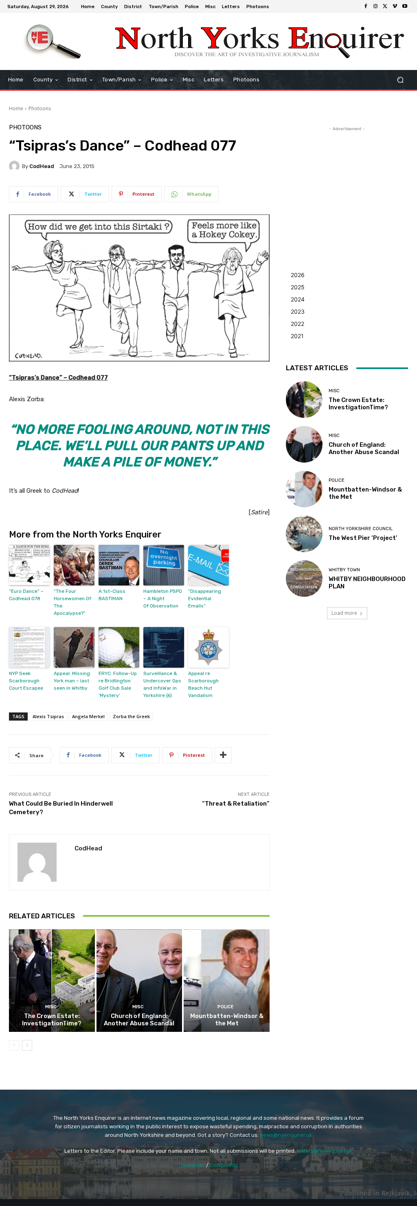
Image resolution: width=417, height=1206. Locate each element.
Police (225, 1007)
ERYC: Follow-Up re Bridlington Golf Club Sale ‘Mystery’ (118, 684)
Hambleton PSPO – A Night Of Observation (162, 598)
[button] (400, 80)
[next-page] (27, 1045)
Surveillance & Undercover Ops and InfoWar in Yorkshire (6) (162, 684)
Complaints (224, 1165)
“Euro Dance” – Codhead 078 (26, 594)
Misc (51, 1007)
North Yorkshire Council (361, 529)
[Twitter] (385, 6)
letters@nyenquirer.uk (325, 1151)
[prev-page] (14, 1045)
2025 (298, 287)
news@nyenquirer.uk (286, 1135)
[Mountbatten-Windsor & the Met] (227, 980)
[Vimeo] (395, 6)
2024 (298, 299)
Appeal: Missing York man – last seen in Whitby (72, 681)
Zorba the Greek (131, 716)
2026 (298, 274)
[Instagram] (375, 6)
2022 (297, 323)
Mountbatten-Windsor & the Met (226, 1019)
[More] (223, 755)
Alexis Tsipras (48, 716)
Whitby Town (344, 570)
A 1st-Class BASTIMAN (112, 594)
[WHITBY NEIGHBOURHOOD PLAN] (304, 578)
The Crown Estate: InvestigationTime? (51, 1019)
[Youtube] (405, 6)
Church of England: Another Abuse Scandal (139, 1019)
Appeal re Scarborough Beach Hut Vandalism (203, 684)
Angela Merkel (88, 716)
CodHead (41, 166)
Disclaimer (192, 1165)
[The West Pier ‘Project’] (304, 534)
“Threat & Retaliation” (236, 803)
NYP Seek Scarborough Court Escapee (26, 681)
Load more (344, 613)
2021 (297, 335)
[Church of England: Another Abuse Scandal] (139, 980)
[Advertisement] (347, 184)
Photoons (40, 108)
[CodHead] (15, 166)
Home (16, 108)
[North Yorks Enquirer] (53, 41)
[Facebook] (366, 6)
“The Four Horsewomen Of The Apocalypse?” (72, 602)
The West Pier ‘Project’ (363, 538)
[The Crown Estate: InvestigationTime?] (52, 980)
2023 (298, 311)
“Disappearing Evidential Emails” (204, 598)
